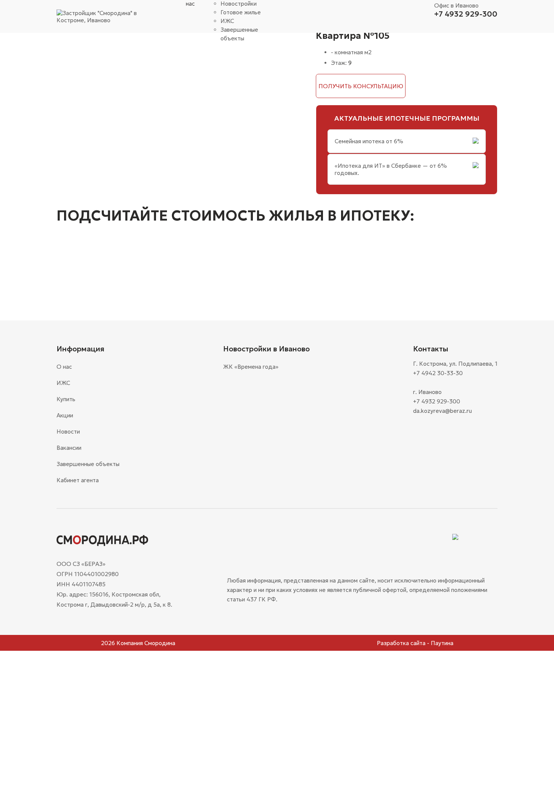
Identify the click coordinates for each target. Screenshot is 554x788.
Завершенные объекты (88, 464)
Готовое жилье (240, 12)
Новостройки (238, 3)
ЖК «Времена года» (251, 366)
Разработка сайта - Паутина (415, 643)
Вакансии (69, 447)
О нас (64, 366)
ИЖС (227, 21)
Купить (66, 399)
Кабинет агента (78, 480)
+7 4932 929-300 (465, 14)
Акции (65, 415)
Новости (68, 431)
